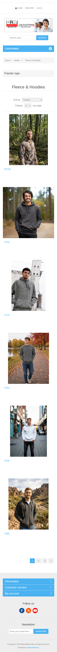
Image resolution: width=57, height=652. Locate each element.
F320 (6, 460)
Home (7, 60)
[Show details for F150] (28, 212)
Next (51, 560)
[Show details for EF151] (28, 139)
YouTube (35, 610)
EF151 (7, 169)
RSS (28, 610)
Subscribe (40, 631)
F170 (6, 315)
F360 (6, 533)
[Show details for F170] (28, 285)
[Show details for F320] (28, 431)
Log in (39, 8)
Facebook (21, 610)
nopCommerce (33, 648)
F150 (6, 242)
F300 (6, 388)
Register (29, 8)
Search (42, 38)
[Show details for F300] (28, 358)
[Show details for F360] (28, 504)
